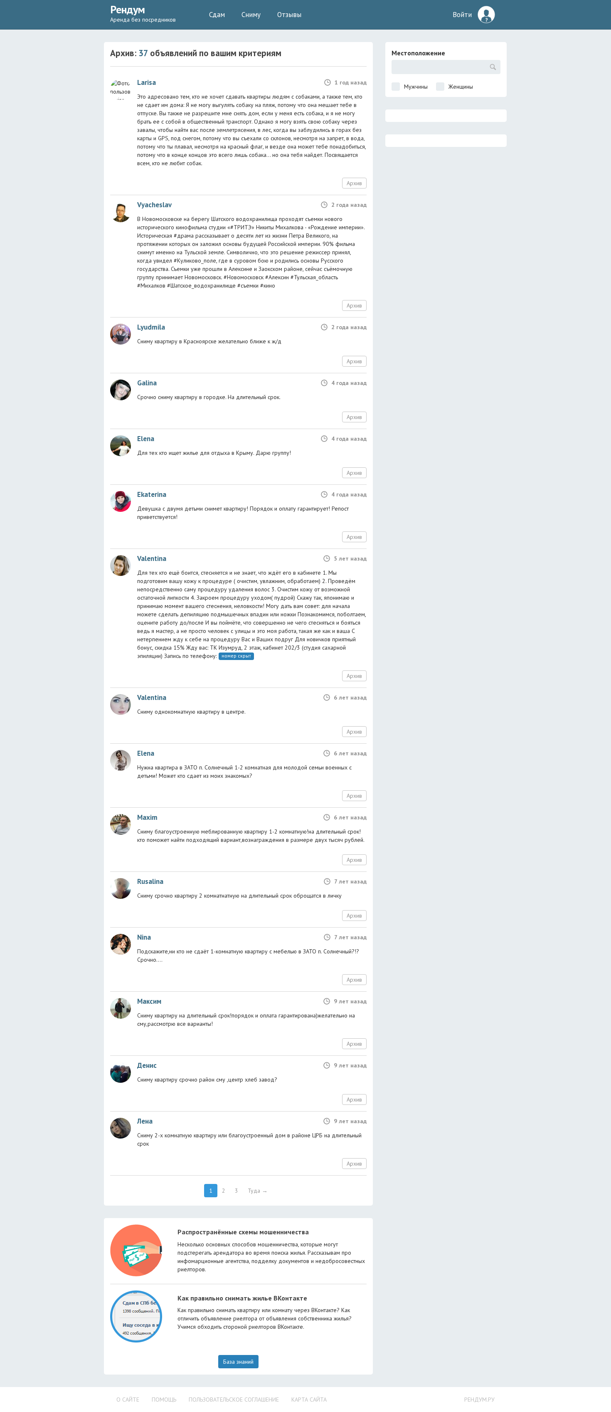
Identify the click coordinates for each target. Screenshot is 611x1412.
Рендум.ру (479, 1399)
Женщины (460, 86)
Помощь (164, 1399)
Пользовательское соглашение (234, 1399)
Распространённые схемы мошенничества (243, 1232)
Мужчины (416, 86)
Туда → (258, 1190)
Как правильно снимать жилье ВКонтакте (242, 1298)
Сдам (217, 14)
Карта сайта (309, 1399)
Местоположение (418, 53)
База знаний (238, 1361)
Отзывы (289, 14)
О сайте (127, 1399)
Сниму (251, 14)
